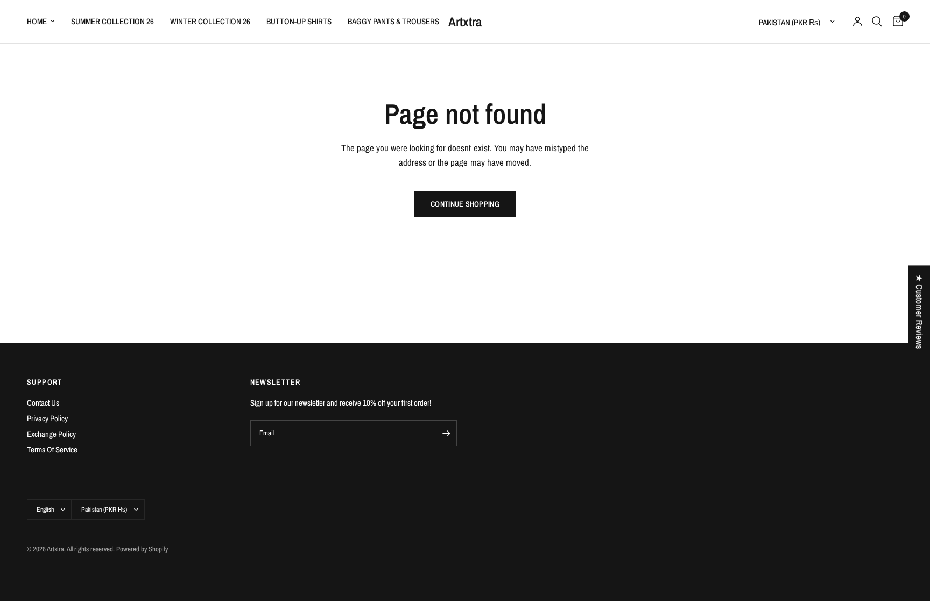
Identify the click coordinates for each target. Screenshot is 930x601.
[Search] (876, 21)
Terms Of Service (52, 449)
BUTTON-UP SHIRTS (299, 21)
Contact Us (43, 402)
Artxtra (465, 21)
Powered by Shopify (142, 549)
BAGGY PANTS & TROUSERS (393, 21)
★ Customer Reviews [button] (919, 311)
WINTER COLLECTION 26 (210, 21)
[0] (895, 21)
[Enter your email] (446, 433)
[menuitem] (45, 21)
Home (37, 21)
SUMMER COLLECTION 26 (112, 21)
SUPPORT (44, 382)
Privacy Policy (47, 418)
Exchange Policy (51, 434)
